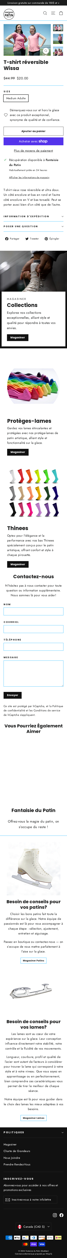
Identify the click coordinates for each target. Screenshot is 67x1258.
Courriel (11, 622)
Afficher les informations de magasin (29, 177)
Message (11, 657)
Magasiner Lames (33, 1118)
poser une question (21, 226)
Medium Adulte (16, 98)
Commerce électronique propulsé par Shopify (33, 1253)
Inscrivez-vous (19, 1179)
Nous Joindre (12, 1158)
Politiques (14, 1132)
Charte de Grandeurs (17, 1151)
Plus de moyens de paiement (33, 150)
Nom (7, 604)
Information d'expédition (26, 216)
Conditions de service (47, 710)
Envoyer (12, 695)
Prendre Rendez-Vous (17, 1164)
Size (7, 91)
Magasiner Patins (33, 960)
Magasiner (17, 337)
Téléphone (12, 639)
